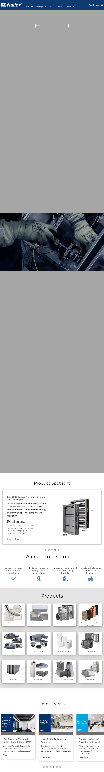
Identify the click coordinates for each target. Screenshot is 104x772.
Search (66, 26)
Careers (60, 7)
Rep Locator (89, 6)
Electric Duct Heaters (90, 651)
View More (7, 757)
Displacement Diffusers (64, 651)
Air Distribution (13, 623)
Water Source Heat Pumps (64, 680)
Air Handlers (90, 680)
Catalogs (39, 7)
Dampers (64, 623)
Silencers (13, 680)
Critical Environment (39, 623)
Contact (76, 7)
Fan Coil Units (39, 680)
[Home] (11, 5)
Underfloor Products (39, 651)
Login (98, 5)
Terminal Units (13, 651)
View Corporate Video (21, 539)
